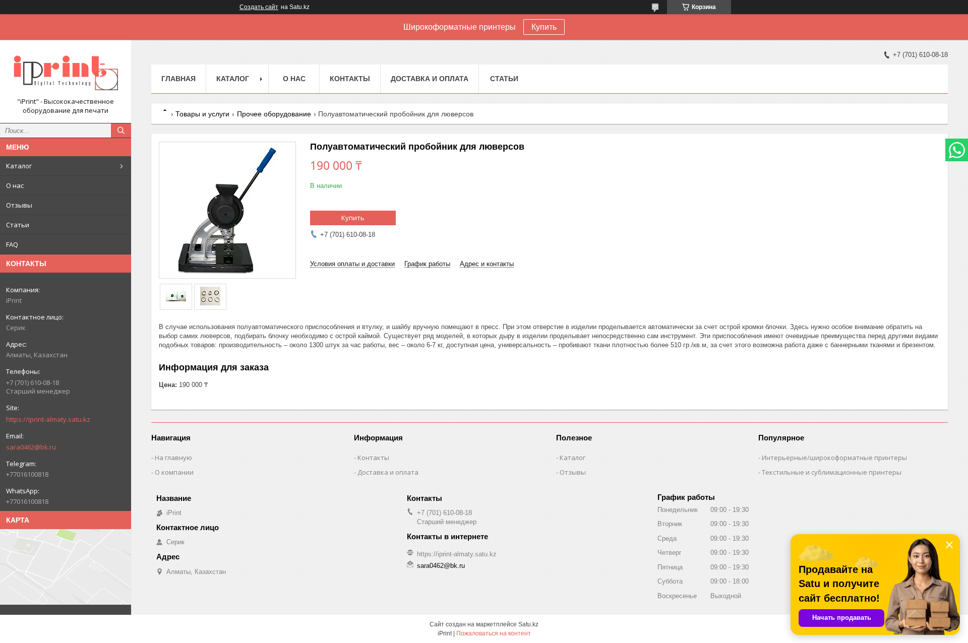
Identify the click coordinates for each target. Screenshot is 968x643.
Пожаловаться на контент (493, 633)
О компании (174, 472)
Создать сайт (258, 7)
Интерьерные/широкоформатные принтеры (834, 457)
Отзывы (19, 205)
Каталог (19, 165)
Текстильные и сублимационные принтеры (831, 472)
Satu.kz (528, 624)
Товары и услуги (202, 114)
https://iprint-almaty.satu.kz (48, 419)
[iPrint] (66, 72)
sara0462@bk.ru (31, 447)
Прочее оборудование (274, 114)
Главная (178, 79)
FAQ (12, 244)
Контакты (350, 79)
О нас (15, 185)
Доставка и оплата (429, 79)
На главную (173, 457)
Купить (544, 27)
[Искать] (121, 130)
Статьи (17, 224)
